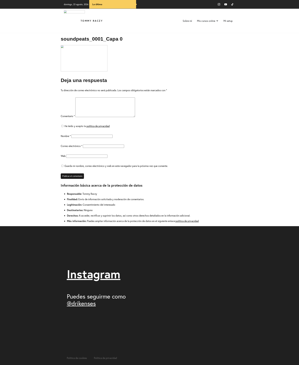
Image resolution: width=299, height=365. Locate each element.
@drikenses (81, 303)
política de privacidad (98, 126)
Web (63, 156)
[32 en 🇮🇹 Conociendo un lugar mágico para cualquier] (222, 310)
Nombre (66, 136)
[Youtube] (225, 4)
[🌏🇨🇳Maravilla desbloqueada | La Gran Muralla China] (183, 324)
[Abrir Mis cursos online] (217, 21)
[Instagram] (219, 4)
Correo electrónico (71, 146)
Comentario (68, 116)
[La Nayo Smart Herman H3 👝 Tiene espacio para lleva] (183, 268)
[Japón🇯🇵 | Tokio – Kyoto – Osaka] (222, 235)
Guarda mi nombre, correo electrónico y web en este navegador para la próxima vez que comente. (116, 165)
